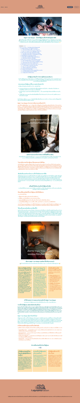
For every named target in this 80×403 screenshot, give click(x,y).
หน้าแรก (2, 7)
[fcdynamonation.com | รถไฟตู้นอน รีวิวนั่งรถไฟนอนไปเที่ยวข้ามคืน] (40, 6)
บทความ (6, 7)
